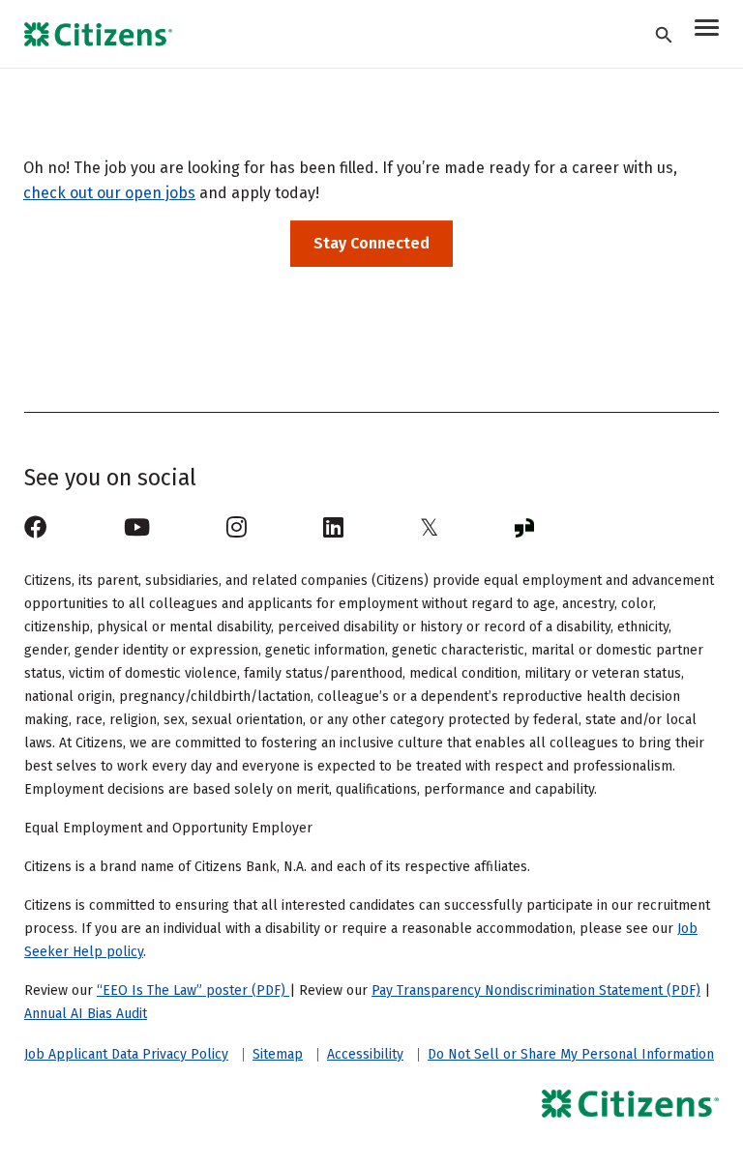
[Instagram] (236, 527)
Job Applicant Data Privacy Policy (126, 1055)
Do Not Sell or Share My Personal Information (571, 1054)
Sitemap (278, 1055)
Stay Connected (371, 243)
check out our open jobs (109, 193)
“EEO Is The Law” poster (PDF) (193, 990)
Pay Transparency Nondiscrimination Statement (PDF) (536, 990)
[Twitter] (429, 527)
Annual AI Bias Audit (85, 1013)
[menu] (707, 30)
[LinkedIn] (333, 527)
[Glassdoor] (524, 527)
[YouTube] (137, 527)
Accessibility (365, 1055)
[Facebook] (35, 527)
